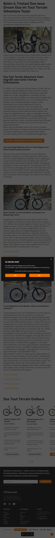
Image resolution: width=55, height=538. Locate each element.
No (40, 275)
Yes (15, 275)
